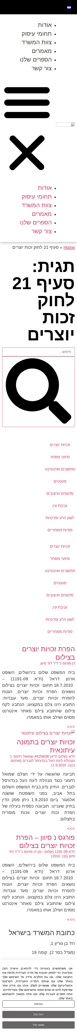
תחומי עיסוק (37, 34)
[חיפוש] (38, 391)
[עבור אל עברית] (69, 7)
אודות (45, 25)
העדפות (38, 1004)
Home (69, 247)
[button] (27, 128)
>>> (71, 726)
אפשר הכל (38, 1024)
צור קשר (42, 68)
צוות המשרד (37, 42)
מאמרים (42, 51)
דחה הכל (38, 1014)
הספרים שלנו (36, 59)
